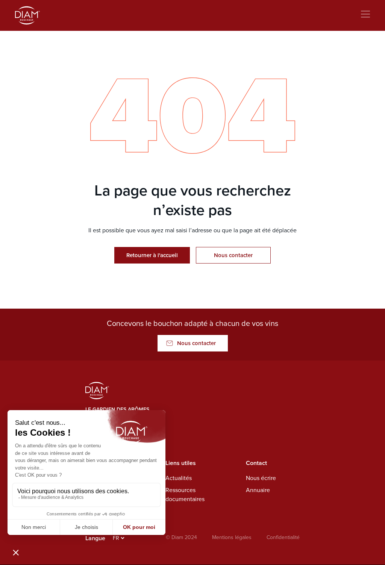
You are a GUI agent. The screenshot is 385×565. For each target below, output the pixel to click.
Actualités (178, 478)
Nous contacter (233, 255)
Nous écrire (261, 478)
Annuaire (258, 490)
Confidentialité (283, 537)
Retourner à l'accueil (152, 255)
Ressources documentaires (185, 494)
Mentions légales (232, 537)
